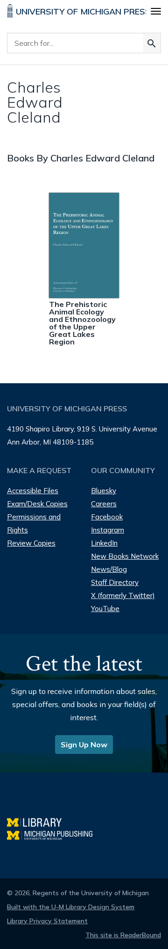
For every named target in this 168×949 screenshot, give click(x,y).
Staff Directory (115, 582)
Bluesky (103, 490)
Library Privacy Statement (47, 921)
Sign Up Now (84, 744)
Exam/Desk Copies (37, 503)
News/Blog (109, 569)
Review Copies (31, 543)
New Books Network (125, 556)
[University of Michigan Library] (39, 821)
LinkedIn (104, 543)
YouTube (105, 608)
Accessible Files (32, 490)
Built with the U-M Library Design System (70, 907)
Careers (104, 503)
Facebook (107, 516)
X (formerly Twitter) (123, 595)
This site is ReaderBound (123, 935)
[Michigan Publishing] (54, 834)
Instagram (107, 530)
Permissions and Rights (34, 523)
